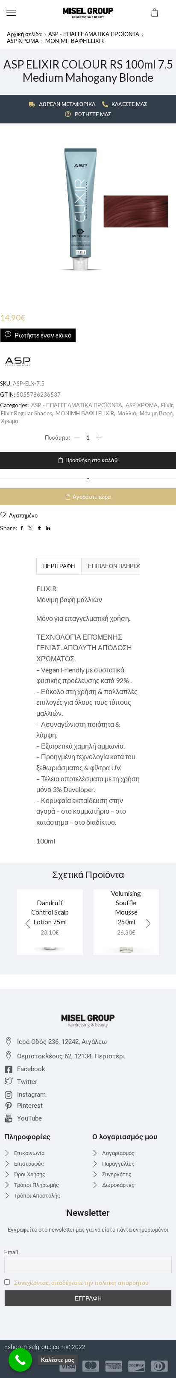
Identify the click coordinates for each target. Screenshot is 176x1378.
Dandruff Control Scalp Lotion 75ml (50, 912)
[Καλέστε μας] (20, 1360)
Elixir (167, 405)
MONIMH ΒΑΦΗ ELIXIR (74, 40)
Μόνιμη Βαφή (156, 413)
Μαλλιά (126, 413)
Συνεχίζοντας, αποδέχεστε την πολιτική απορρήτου (81, 1282)
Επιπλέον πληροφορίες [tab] (123, 566)
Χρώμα (9, 420)
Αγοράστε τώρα (92, 496)
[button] (148, 923)
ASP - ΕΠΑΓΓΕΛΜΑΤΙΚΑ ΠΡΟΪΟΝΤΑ (93, 34)
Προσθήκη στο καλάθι (92, 460)
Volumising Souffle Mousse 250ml (126, 907)
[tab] (58, 566)
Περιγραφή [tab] (59, 566)
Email (11, 1251)
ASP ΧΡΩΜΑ (23, 40)
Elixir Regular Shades (26, 413)
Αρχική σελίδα (24, 34)
